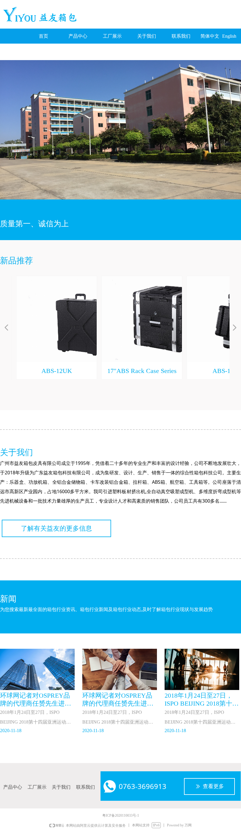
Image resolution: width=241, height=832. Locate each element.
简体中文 (209, 36)
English (229, 36)
